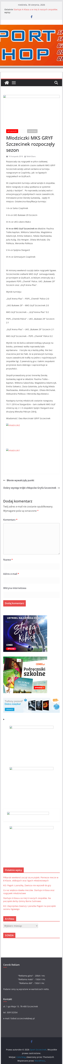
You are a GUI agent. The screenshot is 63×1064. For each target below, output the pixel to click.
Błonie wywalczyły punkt (20, 480)
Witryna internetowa (14, 588)
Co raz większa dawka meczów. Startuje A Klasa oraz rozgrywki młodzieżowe (34, 11)
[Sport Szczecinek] (6, 82)
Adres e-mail (11, 573)
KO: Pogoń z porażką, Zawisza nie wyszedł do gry (27, 885)
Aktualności (12, 131)
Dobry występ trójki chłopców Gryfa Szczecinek (29, 487)
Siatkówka (32, 131)
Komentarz (10, 519)
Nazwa (8, 559)
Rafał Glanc (31, 156)
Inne (22, 131)
